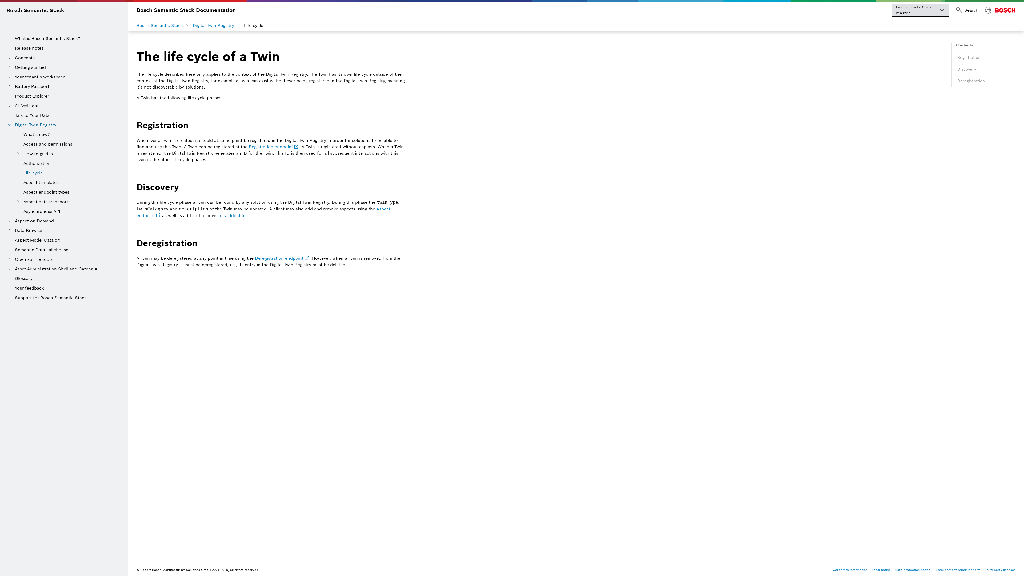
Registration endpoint (271, 146)
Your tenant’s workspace (40, 76)
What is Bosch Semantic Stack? (47, 38)
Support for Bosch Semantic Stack (51, 297)
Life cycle (33, 172)
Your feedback (29, 288)
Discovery (966, 69)
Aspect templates (41, 182)
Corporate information (850, 570)
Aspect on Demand (34, 220)
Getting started (30, 67)
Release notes (29, 48)
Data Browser (29, 230)
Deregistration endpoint (279, 258)
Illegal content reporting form (958, 570)
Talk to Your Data (32, 115)
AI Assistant (27, 105)
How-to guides (38, 153)
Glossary (24, 278)
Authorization (37, 163)
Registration (969, 57)
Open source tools (34, 259)
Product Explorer (32, 96)
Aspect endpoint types (46, 192)
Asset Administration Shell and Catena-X (56, 268)
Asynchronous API (41, 211)
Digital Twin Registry (35, 124)
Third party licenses (1000, 570)
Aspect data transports (46, 201)
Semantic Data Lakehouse (41, 249)
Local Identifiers (234, 215)
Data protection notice (912, 570)
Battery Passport (32, 86)
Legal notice (881, 570)
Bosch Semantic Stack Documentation (186, 10)
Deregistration (971, 80)
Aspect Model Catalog (37, 240)
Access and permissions (47, 144)
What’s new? (36, 134)
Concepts (25, 57)
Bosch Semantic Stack (35, 10)
